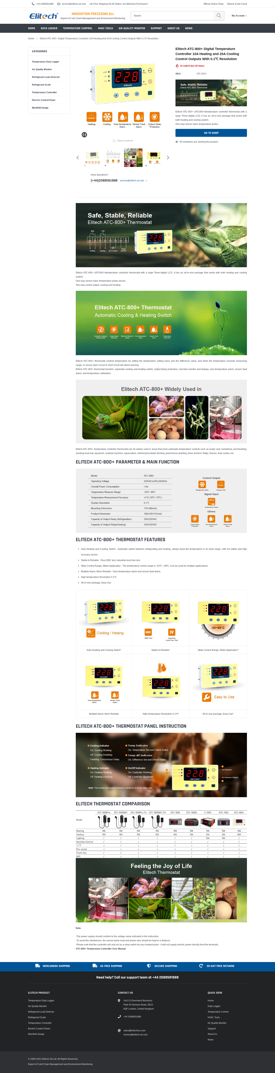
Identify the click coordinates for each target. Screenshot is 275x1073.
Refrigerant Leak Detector (46, 77)
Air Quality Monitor (132, 28)
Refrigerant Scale (41, 84)
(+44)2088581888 (104, 180)
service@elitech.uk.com (74, 3)
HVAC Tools (105, 28)
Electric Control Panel (43, 100)
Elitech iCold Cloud (237, 3)
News (188, 28)
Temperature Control (77, 28)
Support (156, 28)
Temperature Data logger (45, 61)
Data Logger (49, 28)
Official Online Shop (213, 3)
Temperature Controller (44, 92)
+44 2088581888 (45, 3)
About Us (173, 28)
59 (181, 141)
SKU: (178, 73)
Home (31, 28)
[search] (219, 15)
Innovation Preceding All (93, 13)
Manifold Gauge (40, 107)
